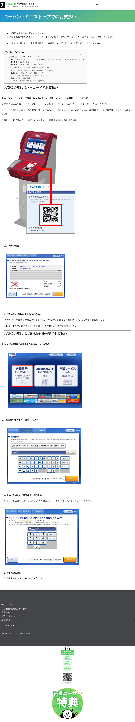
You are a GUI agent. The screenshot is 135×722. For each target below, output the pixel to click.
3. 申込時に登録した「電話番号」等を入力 (31, 76)
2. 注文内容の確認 (22, 62)
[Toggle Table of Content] (81, 53)
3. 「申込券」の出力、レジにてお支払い (30, 65)
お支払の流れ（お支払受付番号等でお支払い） (29, 67)
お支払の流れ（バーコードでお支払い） (25, 56)
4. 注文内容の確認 (23, 78)
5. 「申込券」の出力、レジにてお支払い (31, 81)
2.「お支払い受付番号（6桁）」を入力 (30, 73)
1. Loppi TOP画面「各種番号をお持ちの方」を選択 (34, 70)
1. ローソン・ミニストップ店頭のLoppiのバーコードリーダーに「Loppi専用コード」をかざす (49, 59)
